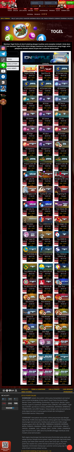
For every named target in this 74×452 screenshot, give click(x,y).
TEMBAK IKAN (65, 10)
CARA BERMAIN (68, 389)
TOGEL (36, 10)
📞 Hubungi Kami (51, 6)
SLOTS (58, 10)
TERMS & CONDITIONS (38, 389)
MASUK (61, 3)
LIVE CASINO (23, 10)
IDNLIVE (15, 10)
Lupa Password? (62, 6)
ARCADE (30, 10)
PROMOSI (37, 14)
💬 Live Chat (42, 6)
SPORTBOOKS (44, 10)
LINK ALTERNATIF (54, 389)
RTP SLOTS (24, 389)
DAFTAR (70, 3)
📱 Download (34, 6)
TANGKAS (52, 10)
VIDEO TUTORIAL (26, 392)
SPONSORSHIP (68, 392)
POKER (10, 10)
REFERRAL (30, 14)
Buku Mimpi (11, 68)
